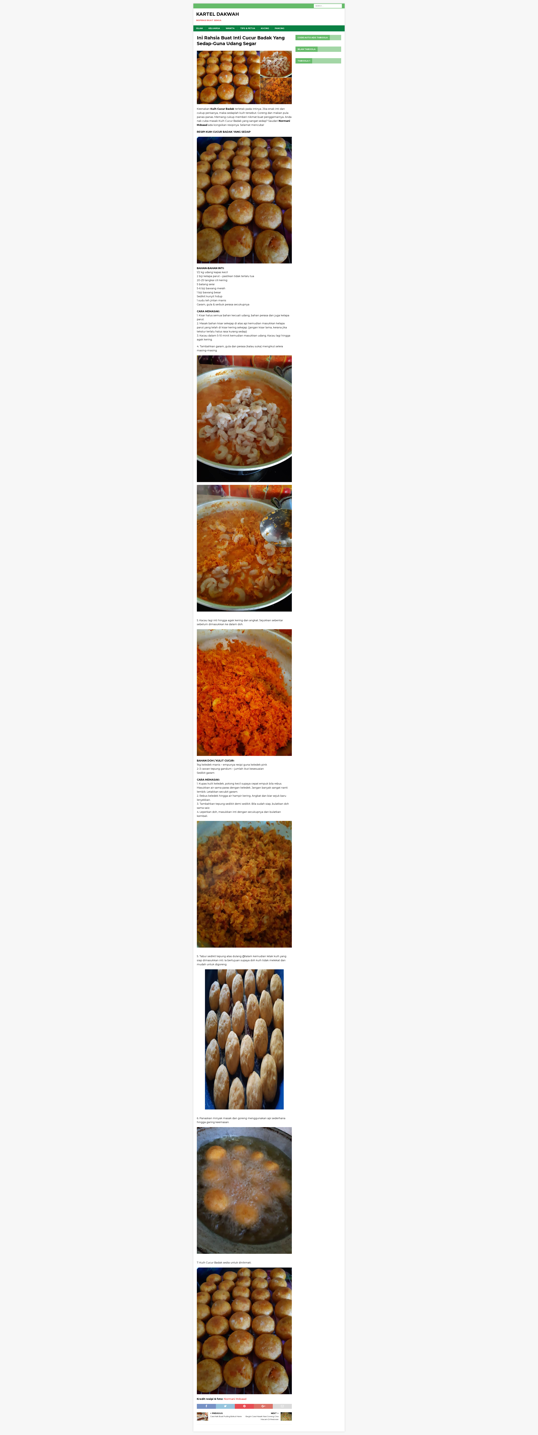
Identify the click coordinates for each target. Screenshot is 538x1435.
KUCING (265, 28)
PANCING (279, 28)
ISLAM (199, 28)
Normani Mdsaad (235, 1399)
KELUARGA (214, 28)
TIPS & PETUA (247, 28)
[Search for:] (328, 5)
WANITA (230, 28)
